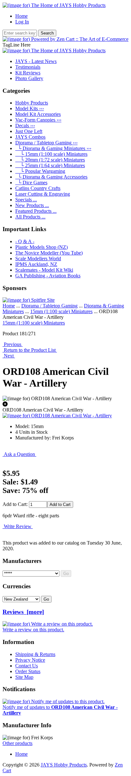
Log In (22, 21)
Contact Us (26, 665)
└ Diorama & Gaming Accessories (51, 177)
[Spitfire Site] (29, 300)
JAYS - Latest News (36, 61)
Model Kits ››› (29, 108)
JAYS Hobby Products (64, 764)
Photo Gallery (29, 78)
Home (21, 16)
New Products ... (32, 205)
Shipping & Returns (35, 654)
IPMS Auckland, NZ (36, 264)
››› (46, 142)
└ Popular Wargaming (40, 171)
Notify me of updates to (60, 710)
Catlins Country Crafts (37, 188)
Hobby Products (31, 102)
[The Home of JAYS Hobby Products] (54, 5)
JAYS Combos (30, 137)
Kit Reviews (27, 72)
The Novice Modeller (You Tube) (49, 253)
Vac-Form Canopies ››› (38, 120)
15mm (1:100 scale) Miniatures (61, 311)
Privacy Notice (30, 660)
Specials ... (26, 199)
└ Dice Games (31, 182)
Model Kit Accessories (38, 114)
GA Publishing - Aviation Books (47, 275)
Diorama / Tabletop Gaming (49, 305)
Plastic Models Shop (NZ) (41, 247)
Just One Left (28, 131)
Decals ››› (25, 125)
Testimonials (27, 67)
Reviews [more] (23, 612)
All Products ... (30, 216)
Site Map (24, 677)
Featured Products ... (36, 211)
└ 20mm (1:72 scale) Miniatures (50, 159)
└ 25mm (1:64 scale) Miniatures (50, 165)
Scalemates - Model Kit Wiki (44, 270)
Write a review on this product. (33, 629)
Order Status (27, 671)
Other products (17, 743)
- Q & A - (24, 241)
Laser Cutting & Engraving (42, 194)
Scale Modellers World (38, 258)
